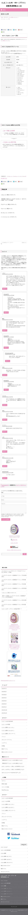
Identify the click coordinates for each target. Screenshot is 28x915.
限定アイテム (5, 749)
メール (2, 496)
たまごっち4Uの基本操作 (7, 721)
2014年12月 (4, 710)
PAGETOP (24, 844)
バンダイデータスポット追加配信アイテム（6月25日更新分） (14, 589)
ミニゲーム (4, 742)
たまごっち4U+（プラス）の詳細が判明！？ (12, 608)
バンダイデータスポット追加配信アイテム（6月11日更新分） (14, 601)
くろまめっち (9, 176)
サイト (2, 499)
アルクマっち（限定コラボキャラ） (9, 204)
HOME (2, 17)
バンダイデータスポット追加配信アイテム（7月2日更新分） (14, 584)
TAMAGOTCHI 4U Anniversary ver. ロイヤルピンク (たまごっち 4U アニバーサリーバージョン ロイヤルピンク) (14, 627)
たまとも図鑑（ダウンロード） (9, 733)
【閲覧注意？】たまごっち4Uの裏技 (10, 760)
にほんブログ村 (14, 543)
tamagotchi (5, 485)
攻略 (3, 178)
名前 (2, 492)
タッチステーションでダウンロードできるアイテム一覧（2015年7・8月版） (14, 571)
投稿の (4, 783)
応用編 (3, 745)
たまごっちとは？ (4, 847)
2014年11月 (4, 713)
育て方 (5, 178)
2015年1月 (4, 707)
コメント (3, 503)
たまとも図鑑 (3, 853)
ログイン (4, 780)
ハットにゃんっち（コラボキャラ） (9, 216)
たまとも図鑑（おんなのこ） (8, 730)
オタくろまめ (22, 176)
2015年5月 (4, 694)
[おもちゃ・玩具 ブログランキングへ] (14, 547)
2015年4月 (4, 697)
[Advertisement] (14, 24)
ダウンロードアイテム (7, 739)
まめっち (4, 772)
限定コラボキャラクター (7, 752)
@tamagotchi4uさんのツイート (8, 680)
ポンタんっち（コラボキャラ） (8, 212)
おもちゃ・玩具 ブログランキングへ (14, 549)
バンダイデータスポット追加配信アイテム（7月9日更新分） (14, 580)
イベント (4, 736)
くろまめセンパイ (15, 176)
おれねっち (24, 242)
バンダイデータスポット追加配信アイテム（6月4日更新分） (14, 605)
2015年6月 (4, 691)
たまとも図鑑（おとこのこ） (13, 17)
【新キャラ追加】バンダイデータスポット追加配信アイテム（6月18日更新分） (14, 596)
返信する (4, 288)
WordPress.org (5, 790)
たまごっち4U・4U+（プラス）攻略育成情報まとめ (16, 910)
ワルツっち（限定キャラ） (7, 208)
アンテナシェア (14, 906)
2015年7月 (4, 688)
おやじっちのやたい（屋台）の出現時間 (11, 766)
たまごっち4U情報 (6, 724)
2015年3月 (4, 700)
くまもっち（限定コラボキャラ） (8, 194)
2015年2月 (4, 703)
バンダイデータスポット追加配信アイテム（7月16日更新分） (14, 576)
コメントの (5, 787)
